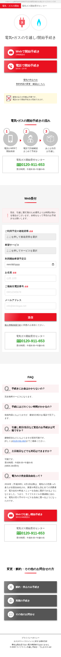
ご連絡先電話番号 (16, 286)
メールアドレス (13, 300)
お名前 (10, 272)
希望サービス (12, 245)
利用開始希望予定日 (15, 258)
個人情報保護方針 (13, 325)
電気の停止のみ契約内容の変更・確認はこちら (30, 82)
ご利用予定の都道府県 (19, 231)
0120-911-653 (33, 165)
